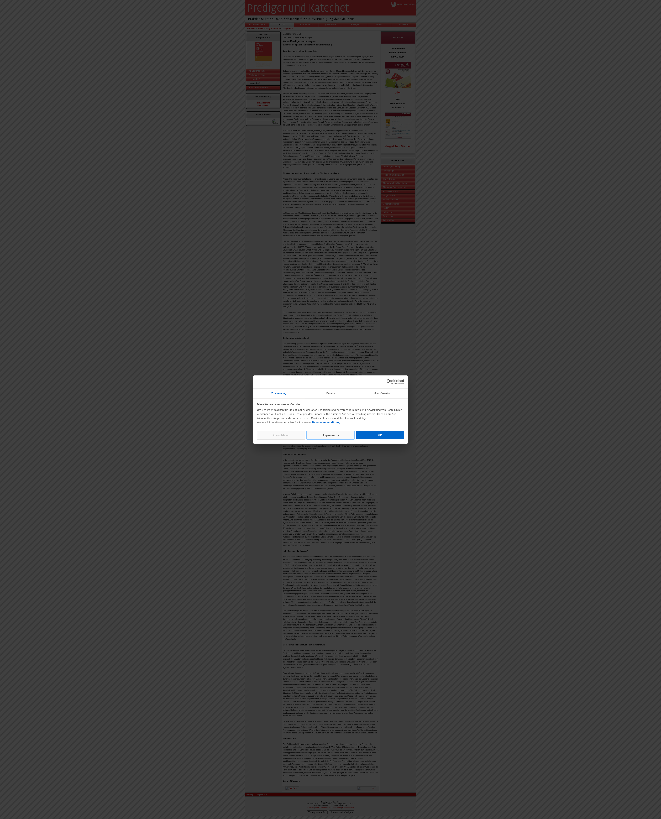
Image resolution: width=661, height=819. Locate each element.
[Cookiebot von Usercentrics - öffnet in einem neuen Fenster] (389, 381)
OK (380, 435)
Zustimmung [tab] (279, 393)
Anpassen (329, 435)
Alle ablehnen (281, 435)
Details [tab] (330, 393)
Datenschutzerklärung (326, 422)
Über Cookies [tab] (382, 393)
